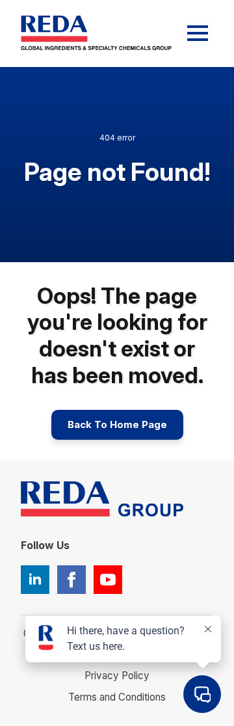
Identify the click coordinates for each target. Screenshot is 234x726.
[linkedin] (35, 579)
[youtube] (108, 579)
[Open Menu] (197, 33)
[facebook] (71, 579)
